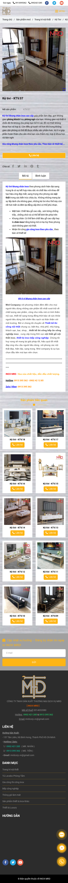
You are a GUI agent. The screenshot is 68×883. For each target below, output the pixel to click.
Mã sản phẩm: (9, 109)
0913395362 (21, 3)
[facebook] (47, 3)
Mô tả (25, 175)
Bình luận (40, 175)
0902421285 (36, 3)
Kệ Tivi (58, 19)
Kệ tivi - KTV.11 (50, 571)
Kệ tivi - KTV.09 (50, 616)
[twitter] (54, 3)
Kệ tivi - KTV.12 (17, 571)
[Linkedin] (25, 166)
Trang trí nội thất (42, 19)
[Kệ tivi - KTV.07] (6, 11)
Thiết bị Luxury (9, 807)
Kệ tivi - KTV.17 (50, 439)
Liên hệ (35, 155)
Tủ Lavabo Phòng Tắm (13, 776)
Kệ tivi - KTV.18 (17, 439)
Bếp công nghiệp (10, 788)
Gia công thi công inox (13, 782)
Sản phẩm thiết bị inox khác (15, 801)
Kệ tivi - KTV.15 (50, 483)
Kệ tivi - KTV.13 (50, 527)
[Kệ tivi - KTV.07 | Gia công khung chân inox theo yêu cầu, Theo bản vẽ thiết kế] (34, 59)
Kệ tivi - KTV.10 (17, 616)
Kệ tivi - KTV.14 (17, 527)
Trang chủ (7, 19)
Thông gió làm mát (11, 795)
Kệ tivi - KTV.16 (17, 483)
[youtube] (61, 3)
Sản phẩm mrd (23, 19)
